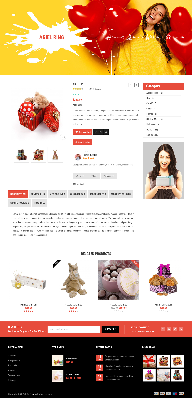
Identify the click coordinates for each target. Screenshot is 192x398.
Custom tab (77, 194)
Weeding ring (127, 164)
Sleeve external (73, 305)
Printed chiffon (28, 305)
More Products (121, 194)
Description (18, 194)
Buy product (85, 132)
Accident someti (72, 375)
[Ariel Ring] (63, 137)
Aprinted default (163, 305)
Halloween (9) (152, 124)
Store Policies (19, 202)
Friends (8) (151, 113)
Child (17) (150, 108)
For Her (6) (138, 37)
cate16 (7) (151, 103)
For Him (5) (158, 37)
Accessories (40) (154, 92)
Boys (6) (150, 98)
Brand (85, 164)
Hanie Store (89, 155)
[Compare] (100, 132)
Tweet (81, 176)
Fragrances (100, 164)
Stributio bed (71, 359)
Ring (119, 164)
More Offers (98, 194)
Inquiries (39, 202)
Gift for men (111, 164)
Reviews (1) (38, 194)
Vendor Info (57, 194)
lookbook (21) (153, 134)
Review (97, 89)
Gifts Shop (29, 394)
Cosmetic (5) (118, 37)
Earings (92, 164)
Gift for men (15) (154, 119)
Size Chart (79, 184)
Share (94, 176)
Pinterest (110, 176)
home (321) (178, 37)
